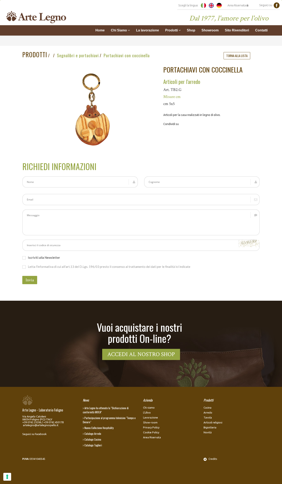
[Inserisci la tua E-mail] (141, 199)
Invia (30, 280)
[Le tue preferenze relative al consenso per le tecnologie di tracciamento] (7, 477)
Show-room (150, 422)
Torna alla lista (237, 55)
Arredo (208, 412)
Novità (208, 432)
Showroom (210, 30)
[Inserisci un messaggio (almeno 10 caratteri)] (141, 222)
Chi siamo (149, 407)
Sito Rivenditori (237, 30)
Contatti (261, 30)
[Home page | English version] (211, 5)
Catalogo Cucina (92, 439)
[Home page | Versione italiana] (203, 5)
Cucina (207, 407)
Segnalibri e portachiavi (78, 55)
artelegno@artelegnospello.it (40, 425)
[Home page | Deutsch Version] (219, 5)
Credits (212, 458)
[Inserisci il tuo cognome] (202, 182)
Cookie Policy (151, 432)
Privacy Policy (151, 427)
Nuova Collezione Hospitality (99, 428)
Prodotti (34, 54)
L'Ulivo (147, 412)
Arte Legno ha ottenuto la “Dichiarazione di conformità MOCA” (106, 410)
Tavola (208, 417)
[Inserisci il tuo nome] (80, 182)
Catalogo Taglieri (93, 445)
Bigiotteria (210, 427)
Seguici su (266, 5)
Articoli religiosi (213, 422)
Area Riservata (236, 5)
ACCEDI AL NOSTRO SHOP (141, 354)
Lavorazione (150, 417)
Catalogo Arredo (92, 434)
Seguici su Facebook (34, 434)
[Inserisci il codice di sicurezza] (141, 245)
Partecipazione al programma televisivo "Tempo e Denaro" (109, 420)
